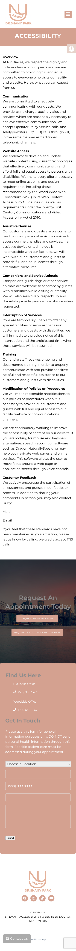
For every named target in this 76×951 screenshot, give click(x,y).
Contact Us (18, 939)
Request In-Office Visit (37, 618)
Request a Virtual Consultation (37, 632)
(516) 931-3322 (27, 692)
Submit (10, 838)
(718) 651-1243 (27, 709)
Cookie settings (38, 939)
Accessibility (29, 916)
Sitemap (11, 916)
